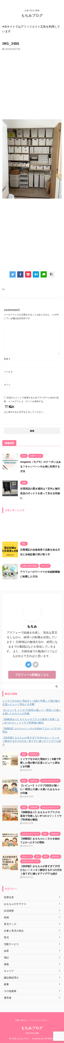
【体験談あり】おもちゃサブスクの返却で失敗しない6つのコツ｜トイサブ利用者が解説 (30, 721)
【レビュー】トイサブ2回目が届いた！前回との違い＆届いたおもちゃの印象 (31, 711)
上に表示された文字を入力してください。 (24, 412)
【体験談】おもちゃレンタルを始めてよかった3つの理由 (31, 730)
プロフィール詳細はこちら (32, 674)
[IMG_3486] (36, 274)
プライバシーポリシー (39, 1020)
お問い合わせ (20, 1020)
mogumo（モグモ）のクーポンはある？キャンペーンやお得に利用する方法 (40, 466)
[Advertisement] (32, 84)
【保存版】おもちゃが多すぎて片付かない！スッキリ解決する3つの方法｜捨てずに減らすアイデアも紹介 (31, 741)
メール (8, 371)
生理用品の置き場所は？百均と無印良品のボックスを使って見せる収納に (40, 493)
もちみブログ (33, 15)
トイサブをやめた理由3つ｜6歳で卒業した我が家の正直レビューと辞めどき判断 (31, 702)
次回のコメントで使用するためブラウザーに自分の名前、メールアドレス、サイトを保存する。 (31, 399)
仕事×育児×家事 (32, 1033)
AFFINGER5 (49, 1038)
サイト (7, 384)
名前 (7, 358)
